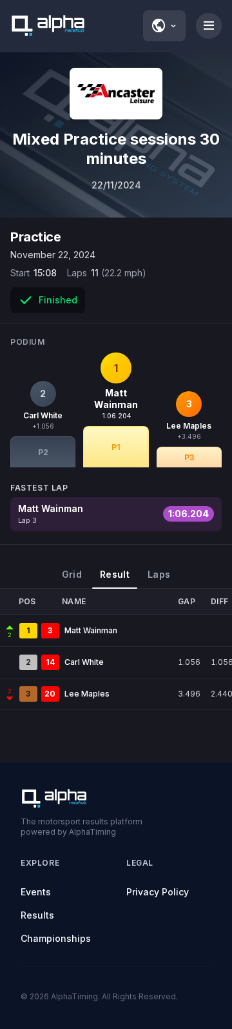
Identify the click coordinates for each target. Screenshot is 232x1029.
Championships (56, 938)
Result (115, 574)
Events (36, 891)
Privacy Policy (157, 891)
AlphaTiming (74, 996)
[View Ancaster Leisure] (116, 93)
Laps (159, 574)
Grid (72, 574)
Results (37, 915)
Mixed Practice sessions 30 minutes (116, 149)
